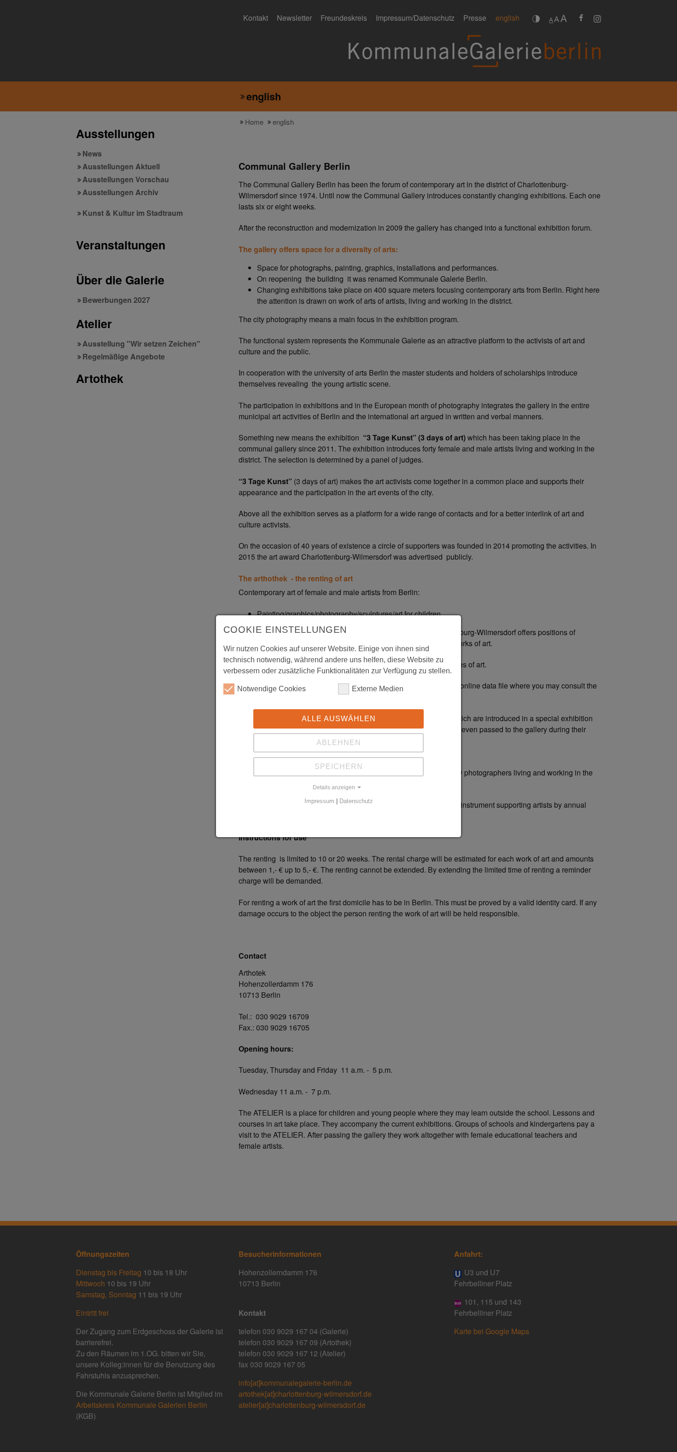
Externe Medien (377, 689)
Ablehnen (338, 742)
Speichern (339, 766)
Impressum (319, 801)
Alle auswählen (339, 719)
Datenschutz (356, 801)
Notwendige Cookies (271, 689)
